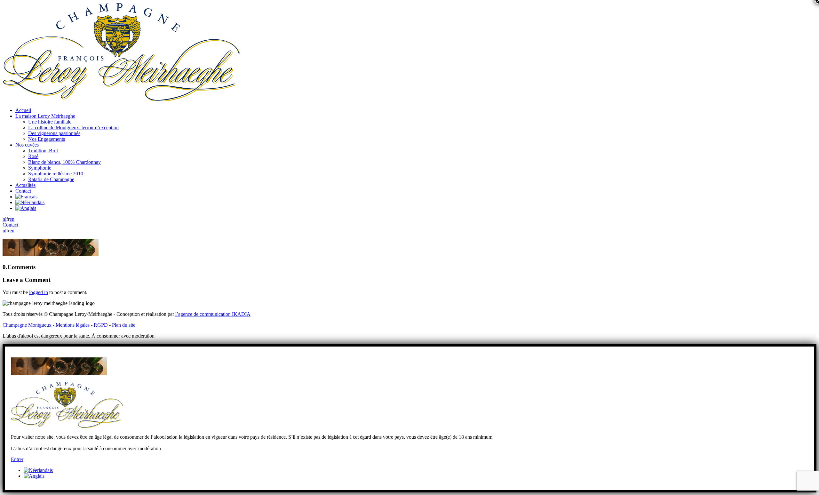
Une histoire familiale (49, 121)
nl (4, 219)
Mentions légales (73, 325)
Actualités (25, 185)
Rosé (33, 156)
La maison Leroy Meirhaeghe (45, 116)
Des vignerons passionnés (54, 133)
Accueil (23, 110)
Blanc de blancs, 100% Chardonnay (64, 162)
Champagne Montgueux (28, 325)
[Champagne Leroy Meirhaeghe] (121, 99)
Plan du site (123, 325)
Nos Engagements (46, 139)
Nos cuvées (27, 145)
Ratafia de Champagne (51, 179)
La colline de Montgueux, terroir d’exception (73, 127)
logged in (38, 292)
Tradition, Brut (43, 150)
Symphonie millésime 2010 (55, 173)
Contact (23, 191)
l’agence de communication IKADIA (212, 314)
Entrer (17, 459)
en (12, 219)
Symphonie (39, 168)
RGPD (101, 325)
